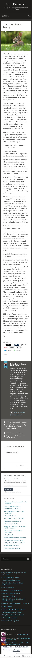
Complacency (11, 426)
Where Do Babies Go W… (15, 643)
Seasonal (17, 422)
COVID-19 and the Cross (14, 433)
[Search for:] (16, 559)
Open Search (29, 16)
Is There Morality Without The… (18, 638)
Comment (21, 465)
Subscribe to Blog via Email (14, 475)
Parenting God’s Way (12, 524)
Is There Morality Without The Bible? (15, 603)
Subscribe (8, 489)
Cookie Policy (16, 651)
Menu (6, 16)
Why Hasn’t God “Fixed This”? (15, 543)
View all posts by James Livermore (17, 414)
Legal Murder (9, 535)
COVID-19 (9, 422)
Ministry (14, 428)
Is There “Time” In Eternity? (14, 518)
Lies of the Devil (10, 516)
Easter (8, 428)
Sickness (24, 422)
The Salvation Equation (12, 548)
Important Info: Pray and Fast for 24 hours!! (16, 436)
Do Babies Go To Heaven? (13, 521)
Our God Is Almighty (12, 545)
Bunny (15, 425)
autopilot (9, 425)
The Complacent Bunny (12, 25)
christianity (22, 425)
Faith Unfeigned (16, 4)
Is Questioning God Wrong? (14, 540)
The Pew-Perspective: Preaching (15, 537)
